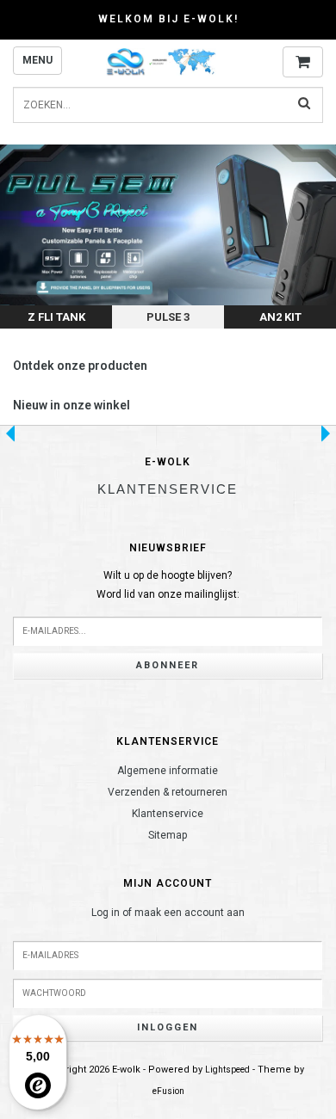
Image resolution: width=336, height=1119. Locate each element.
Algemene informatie (167, 771)
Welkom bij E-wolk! (168, 19)
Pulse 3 (168, 316)
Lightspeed (227, 1069)
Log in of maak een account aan (168, 913)
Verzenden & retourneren (167, 792)
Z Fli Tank (56, 316)
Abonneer (167, 665)
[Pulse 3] (168, 236)
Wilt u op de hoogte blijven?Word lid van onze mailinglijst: (168, 584)
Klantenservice (167, 814)
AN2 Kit (280, 316)
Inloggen (167, 1027)
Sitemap (167, 835)
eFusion (168, 1091)
